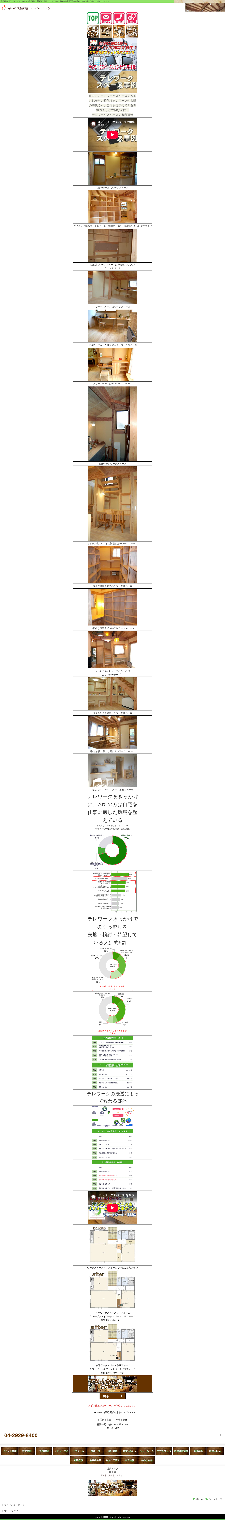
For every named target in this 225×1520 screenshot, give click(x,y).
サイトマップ (11, 1510)
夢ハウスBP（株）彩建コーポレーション (26, 7)
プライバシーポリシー (15, 1505)
